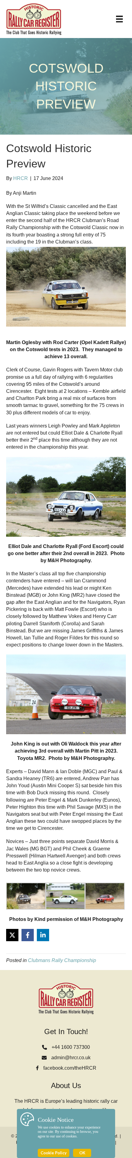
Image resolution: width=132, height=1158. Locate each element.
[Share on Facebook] (27, 935)
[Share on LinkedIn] (43, 935)
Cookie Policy (54, 1152)
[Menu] (119, 19)
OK (82, 1152)
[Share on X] (12, 935)
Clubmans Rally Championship (62, 960)
